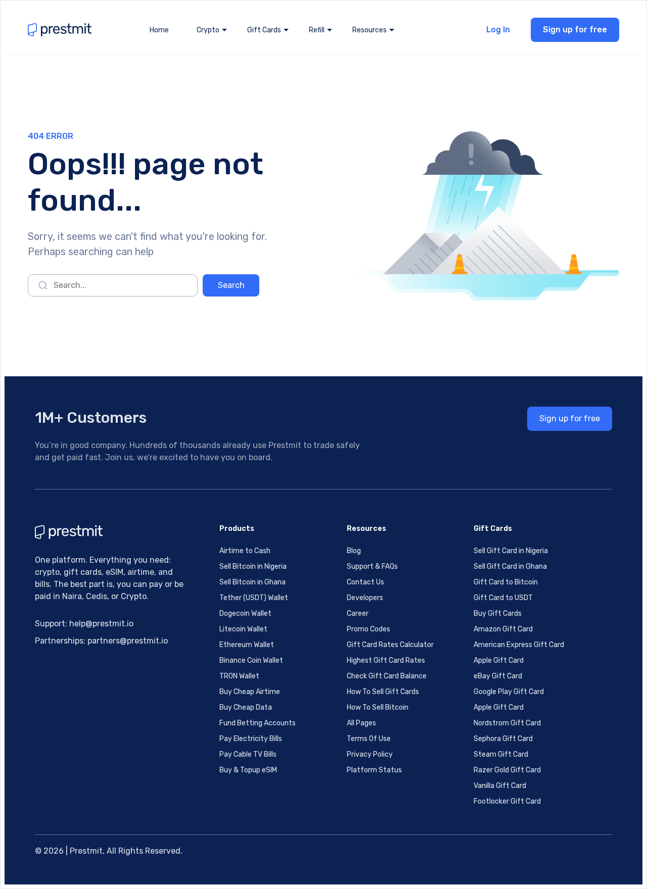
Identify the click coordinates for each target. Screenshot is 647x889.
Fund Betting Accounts (257, 723)
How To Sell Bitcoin (377, 707)
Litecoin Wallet (243, 629)
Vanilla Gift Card (500, 785)
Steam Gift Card (501, 754)
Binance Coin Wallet (251, 660)
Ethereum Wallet (246, 644)
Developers (365, 598)
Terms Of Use (369, 738)
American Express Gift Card (519, 644)
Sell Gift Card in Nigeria (511, 551)
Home (159, 30)
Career (357, 613)
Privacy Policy (370, 754)
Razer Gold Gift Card (507, 770)
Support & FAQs (372, 566)
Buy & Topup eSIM (248, 770)
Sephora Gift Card (503, 738)
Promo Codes (368, 629)
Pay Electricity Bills (250, 738)
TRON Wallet (239, 676)
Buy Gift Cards (498, 613)
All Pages (361, 723)
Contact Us (365, 582)
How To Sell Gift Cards (383, 691)
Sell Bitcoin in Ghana (252, 582)
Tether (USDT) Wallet (253, 598)
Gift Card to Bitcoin (506, 582)
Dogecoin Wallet (245, 613)
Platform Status (374, 770)
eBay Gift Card (498, 676)
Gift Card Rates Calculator (390, 644)
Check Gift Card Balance (387, 676)
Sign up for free (575, 29)
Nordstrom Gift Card (507, 723)
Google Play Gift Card (509, 691)
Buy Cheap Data (245, 707)
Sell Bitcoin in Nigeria (253, 566)
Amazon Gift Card (503, 629)
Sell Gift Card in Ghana (510, 566)
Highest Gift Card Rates (386, 660)
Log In (498, 29)
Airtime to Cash (244, 551)
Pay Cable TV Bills (247, 754)
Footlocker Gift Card (507, 801)
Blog (354, 551)
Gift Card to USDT (503, 598)
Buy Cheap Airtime (249, 691)
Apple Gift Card (499, 660)
